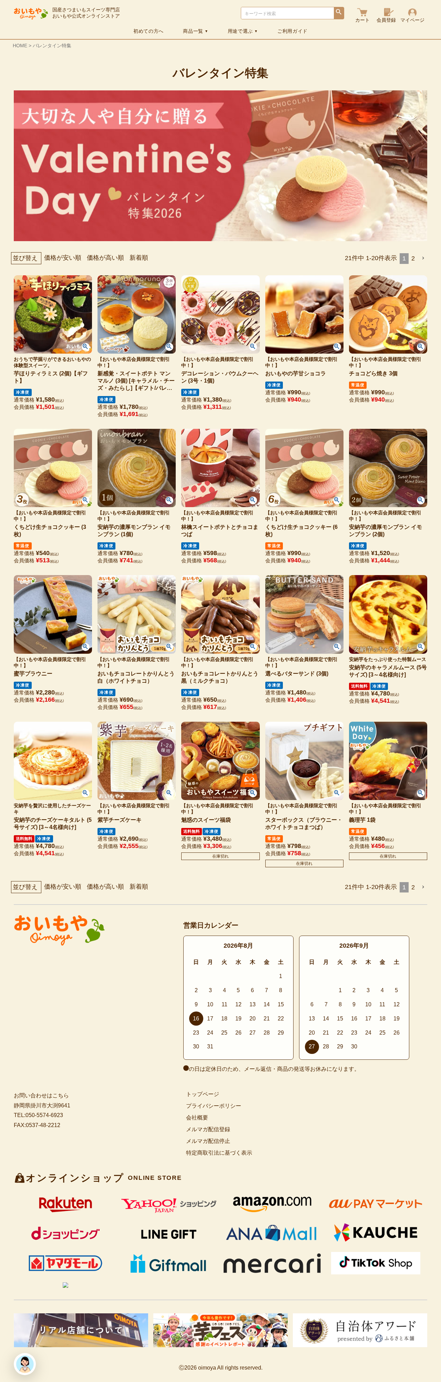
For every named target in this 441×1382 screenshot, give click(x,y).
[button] (424, 258)
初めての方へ (148, 31)
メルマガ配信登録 (208, 1129)
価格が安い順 (62, 257)
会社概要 (197, 1118)
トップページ (202, 1094)
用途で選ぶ (243, 31)
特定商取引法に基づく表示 (219, 1153)
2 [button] (413, 258)
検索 (339, 13)
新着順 (139, 257)
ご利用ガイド (292, 31)
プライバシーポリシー (213, 1106)
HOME (20, 45)
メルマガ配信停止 (208, 1141)
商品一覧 (195, 31)
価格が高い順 (105, 257)
